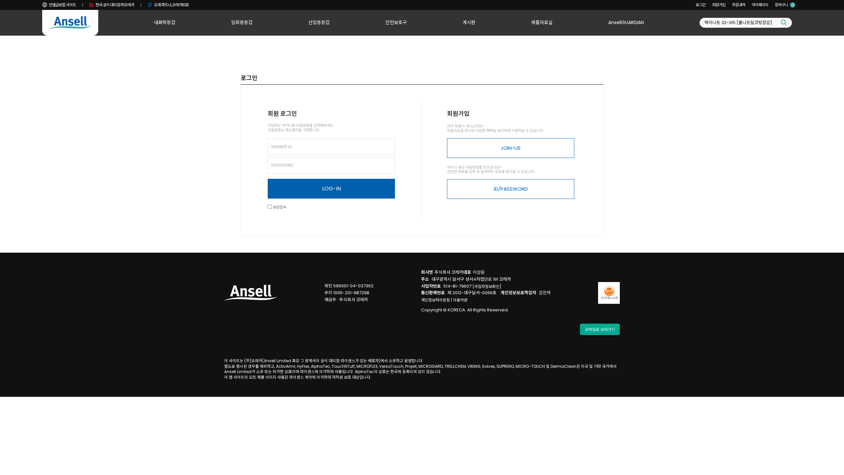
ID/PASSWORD (511, 188)
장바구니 (784, 5)
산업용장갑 (319, 22)
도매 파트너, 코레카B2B (171, 5)
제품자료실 (542, 22)
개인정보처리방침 (435, 300)
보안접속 (279, 207)
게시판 (469, 22)
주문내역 (738, 5)
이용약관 (460, 300)
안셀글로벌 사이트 (62, 5)
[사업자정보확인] (486, 286)
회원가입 (718, 5)
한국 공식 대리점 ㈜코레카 (115, 5)
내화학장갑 (164, 22)
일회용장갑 (242, 22)
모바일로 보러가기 (600, 329)
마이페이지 (760, 5)
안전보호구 (396, 22)
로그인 (701, 5)
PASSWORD (282, 165)
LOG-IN (331, 188)
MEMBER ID (281, 146)
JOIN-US (511, 147)
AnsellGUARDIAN (626, 22)
